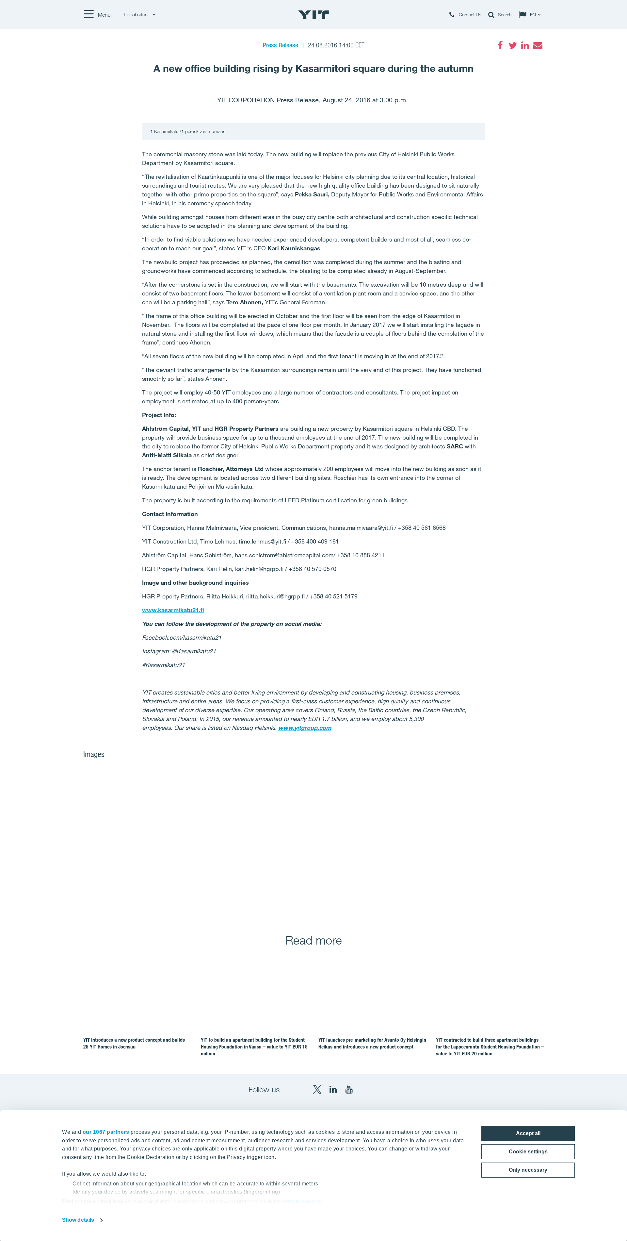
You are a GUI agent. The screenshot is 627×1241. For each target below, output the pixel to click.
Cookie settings (528, 1151)
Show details (78, 1220)
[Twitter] (512, 45)
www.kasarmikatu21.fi (173, 609)
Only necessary (528, 1170)
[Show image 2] (429, 846)
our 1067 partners (106, 1132)
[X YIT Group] (317, 1089)
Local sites (136, 14)
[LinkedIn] (525, 45)
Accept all (528, 1133)
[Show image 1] (198, 846)
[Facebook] (500, 45)
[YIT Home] (313, 14)
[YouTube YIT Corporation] (349, 1089)
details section (302, 1201)
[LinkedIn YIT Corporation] (333, 1089)
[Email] (537, 45)
